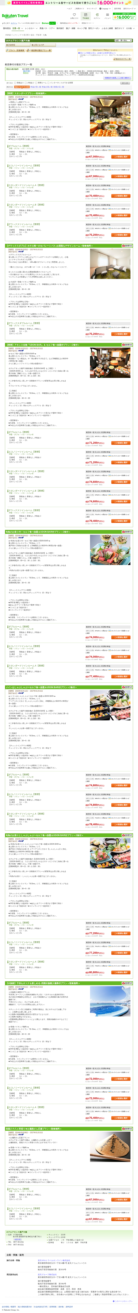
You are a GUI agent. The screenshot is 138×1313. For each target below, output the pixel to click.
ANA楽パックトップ (13, 35)
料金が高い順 (47, 87)
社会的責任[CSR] (40, 1307)
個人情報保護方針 (25, 1307)
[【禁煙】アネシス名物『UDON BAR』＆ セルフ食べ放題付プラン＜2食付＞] (110, 363)
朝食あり (20, 83)
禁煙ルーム (42, 83)
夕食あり (30, 83)
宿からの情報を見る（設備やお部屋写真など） (98, 53)
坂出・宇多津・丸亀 (39, 35)
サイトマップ (92, 9)
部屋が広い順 (59, 87)
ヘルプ (69, 9)
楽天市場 (117, 9)
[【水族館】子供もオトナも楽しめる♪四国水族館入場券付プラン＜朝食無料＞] (110, 1001)
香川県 (26, 35)
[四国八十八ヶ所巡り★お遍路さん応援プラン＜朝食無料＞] (110, 1147)
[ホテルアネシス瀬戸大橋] (18, 1239)
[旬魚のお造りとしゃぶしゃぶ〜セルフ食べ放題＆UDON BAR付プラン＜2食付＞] (110, 853)
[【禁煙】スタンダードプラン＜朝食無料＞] (110, 116)
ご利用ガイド (79, 9)
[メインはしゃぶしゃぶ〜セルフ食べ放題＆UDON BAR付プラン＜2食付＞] (110, 705)
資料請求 (69, 1307)
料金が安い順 (36, 87)
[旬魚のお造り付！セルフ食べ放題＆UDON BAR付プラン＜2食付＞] (110, 550)
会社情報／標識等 (9, 1307)
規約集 (61, 1307)
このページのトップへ (123, 1301)
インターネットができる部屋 (61, 83)
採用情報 (52, 1307)
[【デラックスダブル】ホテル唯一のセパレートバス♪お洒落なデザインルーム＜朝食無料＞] (110, 264)
